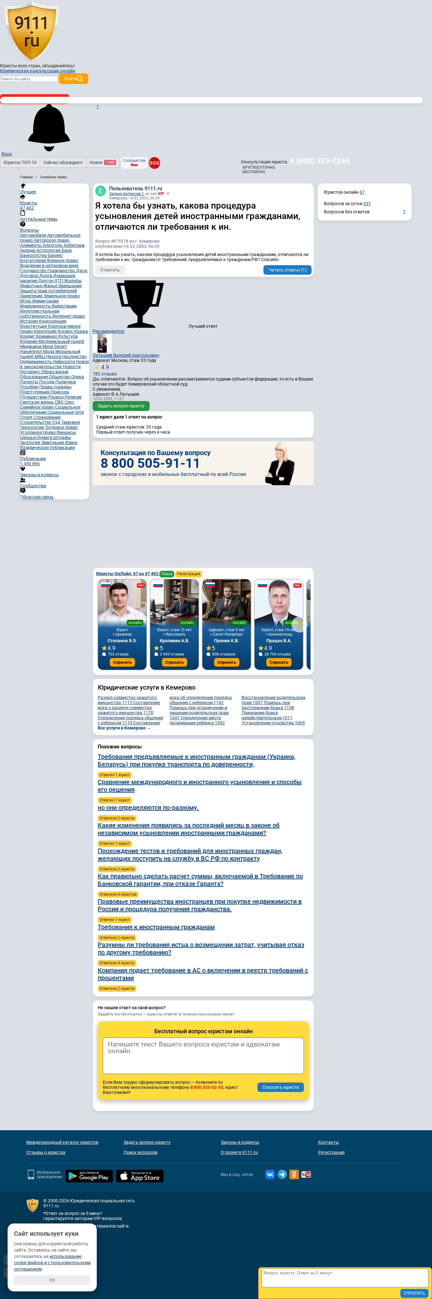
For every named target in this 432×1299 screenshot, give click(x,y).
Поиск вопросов (140, 1152)
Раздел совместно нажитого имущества (127, 700)
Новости (72, 366)
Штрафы (62, 437)
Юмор (71, 442)
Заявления (32, 295)
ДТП (59, 280)
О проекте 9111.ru (239, 1152)
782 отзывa (105, 370)
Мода (49, 351)
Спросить (122, 662)
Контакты (328, 1142)
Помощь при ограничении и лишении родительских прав (199, 712)
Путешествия (34, 396)
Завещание (70, 285)
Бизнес (55, 255)
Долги (46, 275)
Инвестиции (64, 305)
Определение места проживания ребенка (197, 720)
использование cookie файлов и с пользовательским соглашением (52, 1263)
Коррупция (46, 331)
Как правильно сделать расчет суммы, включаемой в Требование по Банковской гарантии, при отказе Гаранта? (200, 879)
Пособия (29, 386)
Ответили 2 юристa (117, 818)
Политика (65, 381)
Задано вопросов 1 (126, 194)
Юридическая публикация (47, 447)
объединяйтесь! (58, 65)
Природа (60, 391)
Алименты (31, 245)
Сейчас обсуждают (63, 162)
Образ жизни (54, 371)
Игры (26, 300)
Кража (81, 331)
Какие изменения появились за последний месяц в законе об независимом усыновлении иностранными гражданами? (189, 829)
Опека (77, 376)
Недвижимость (36, 361)
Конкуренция (52, 321)
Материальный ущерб (61, 341)
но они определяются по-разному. (148, 807)
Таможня (70, 422)
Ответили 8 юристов (118, 894)
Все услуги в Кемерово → (124, 727)
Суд (56, 422)
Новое (101, 162)
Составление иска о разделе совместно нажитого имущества (129, 707)
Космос (66, 331)
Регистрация (188, 574)
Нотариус (30, 371)
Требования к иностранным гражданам (156, 927)
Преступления (35, 391)
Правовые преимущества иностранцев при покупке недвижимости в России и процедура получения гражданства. (200, 905)
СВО (60, 402)
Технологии (32, 427)
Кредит (28, 336)
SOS (154, 163)
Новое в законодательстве (54, 364)
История (29, 321)
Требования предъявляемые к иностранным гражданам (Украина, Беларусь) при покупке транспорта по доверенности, (196, 760)
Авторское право (52, 240)
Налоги (54, 356)
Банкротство (34, 255)
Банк (67, 250)
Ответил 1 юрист (115, 775)
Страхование (47, 417)
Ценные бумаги (36, 437)
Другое (46, 280)
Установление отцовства (273, 722)
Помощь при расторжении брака (268, 705)
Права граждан (55, 386)
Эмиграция (53, 442)
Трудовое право (61, 427)
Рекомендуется (108, 331)
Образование (34, 376)
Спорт (27, 417)
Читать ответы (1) (287, 269)
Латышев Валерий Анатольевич (126, 355)
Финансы (66, 432)
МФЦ (40, 356)
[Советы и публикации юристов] (31, 31)
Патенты (29, 381)
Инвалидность (36, 305)
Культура (68, 336)
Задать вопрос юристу (121, 405)
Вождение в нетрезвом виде (49, 265)
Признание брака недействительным (267, 715)
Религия (73, 396)
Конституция (34, 326)
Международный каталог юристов (62, 1142)
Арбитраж (74, 245)
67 (362, 192)
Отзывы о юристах (45, 1152)
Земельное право (62, 295)
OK (52, 1280)
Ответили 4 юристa (117, 963)
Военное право (62, 260)
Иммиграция (45, 300)
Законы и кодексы (240, 1142)
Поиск (166, 574)
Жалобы (73, 280)
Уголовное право (38, 432)
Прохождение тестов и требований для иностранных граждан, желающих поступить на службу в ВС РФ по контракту (190, 854)
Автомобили (33, 235)
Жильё (50, 285)
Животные (31, 285)
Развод (56, 396)
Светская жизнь (37, 402)
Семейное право (37, 407)
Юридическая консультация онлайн (37, 70)
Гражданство (61, 270)
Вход (7, 153)
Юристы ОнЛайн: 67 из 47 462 (127, 573)
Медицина (31, 346)
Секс (69, 402)
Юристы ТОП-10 (20, 162)
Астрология (49, 250)
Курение (29, 341)
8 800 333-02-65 (206, 1087)
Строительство (36, 422)
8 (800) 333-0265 (320, 160)
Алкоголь (53, 245)
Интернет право (68, 316)
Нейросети (64, 361)
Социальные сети (65, 412)
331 (367, 203)
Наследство (74, 356)
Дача (81, 270)
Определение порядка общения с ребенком (130, 720)
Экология (30, 442)
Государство (33, 270)
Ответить (110, 269)
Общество (60, 376)
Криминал (47, 336)
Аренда (28, 250)
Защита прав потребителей (48, 290)
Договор (29, 275)
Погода (47, 381)
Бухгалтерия (33, 260)
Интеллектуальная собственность (39, 313)
